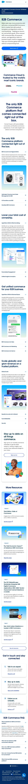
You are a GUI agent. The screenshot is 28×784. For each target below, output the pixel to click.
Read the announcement (7, 12)
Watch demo (13, 48)
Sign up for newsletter (13, 690)
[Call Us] (24, 775)
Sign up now (14, 455)
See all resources (14, 648)
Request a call (11, 674)
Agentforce (15, 732)
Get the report (7, 521)
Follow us (10, 709)
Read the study (8, 558)
